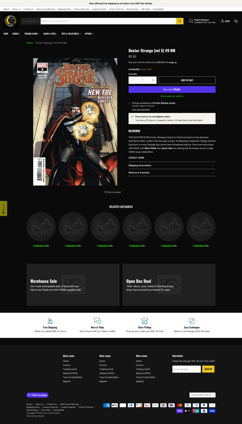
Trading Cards (31, 33)
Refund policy (133, 9)
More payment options (172, 96)
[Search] (179, 21)
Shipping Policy (64, 9)
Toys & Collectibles (70, 33)
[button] (226, 21)
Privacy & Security (81, 9)
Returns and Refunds (46, 9)
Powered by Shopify (35, 416)
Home (6, 33)
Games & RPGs (49, 33)
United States (201, 395)
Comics (15, 33)
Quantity (133, 74)
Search (7, 9)
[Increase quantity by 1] (153, 80)
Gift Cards (145, 9)
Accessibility (158, 9)
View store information (141, 110)
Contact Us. (29, 9)
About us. (16, 9)
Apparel (88, 33)
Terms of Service (116, 9)
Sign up (208, 369)
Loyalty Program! (99, 9)
